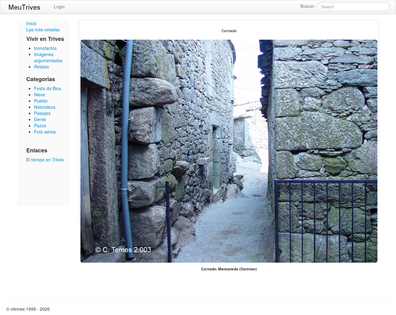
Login (59, 6)
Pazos (40, 125)
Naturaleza (44, 107)
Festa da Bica (47, 88)
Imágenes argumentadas (48, 57)
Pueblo (41, 101)
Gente (40, 119)
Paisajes (42, 113)
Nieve (39, 94)
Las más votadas (43, 29)
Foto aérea (45, 132)
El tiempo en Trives (45, 159)
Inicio (31, 23)
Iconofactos (45, 48)
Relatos (41, 66)
